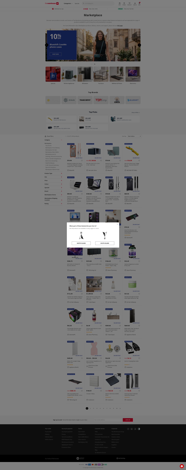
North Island (81, 243)
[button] (182, 466)
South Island (104, 243)
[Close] (117, 224)
